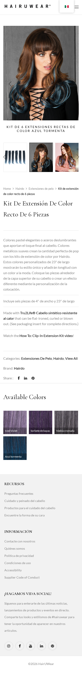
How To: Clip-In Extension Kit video (46, 335)
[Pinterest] (33, 378)
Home (7, 188)
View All (71, 358)
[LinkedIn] (25, 378)
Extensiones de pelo (41, 188)
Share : (8, 378)
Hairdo (20, 188)
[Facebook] (19, 378)
